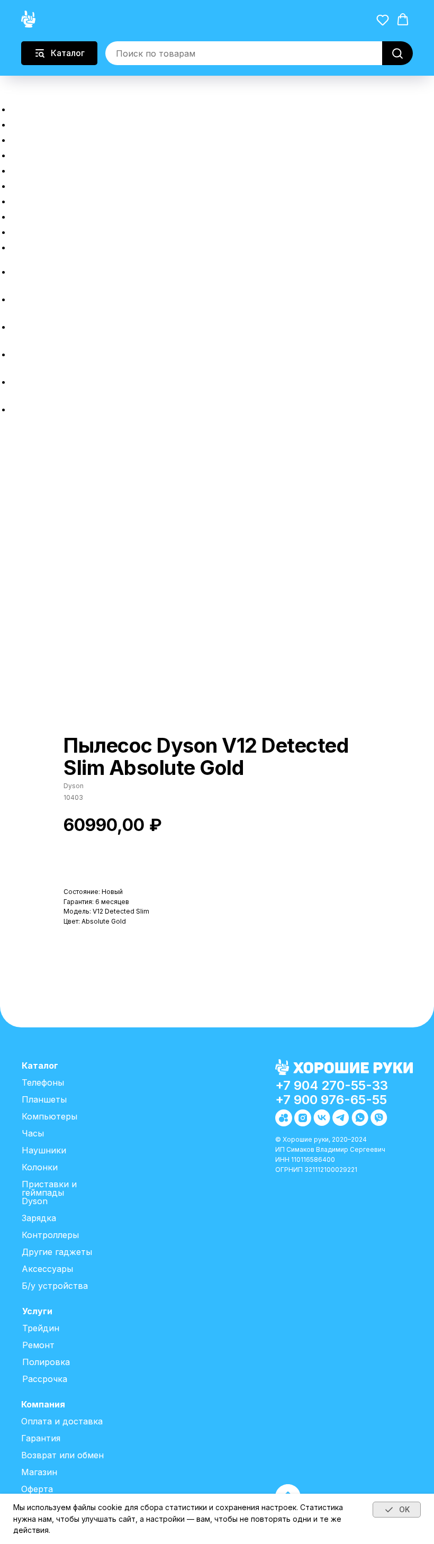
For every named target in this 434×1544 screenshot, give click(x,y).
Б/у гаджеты (50, 138)
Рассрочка (44, 153)
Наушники (44, 1150)
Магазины (42, 246)
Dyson (35, 1201)
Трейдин (37, 169)
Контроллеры (50, 1235)
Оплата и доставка (70, 215)
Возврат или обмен (71, 230)
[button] (9, 84)
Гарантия (40, 1438)
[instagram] (18, 299)
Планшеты (44, 1099)
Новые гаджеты (61, 123)
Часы (33, 1133)
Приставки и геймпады (49, 1188)
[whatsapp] (18, 381)
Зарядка (39, 1218)
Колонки (40, 1167)
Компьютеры (49, 1116)
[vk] (18, 326)
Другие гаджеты (57, 1252)
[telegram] (18, 354)
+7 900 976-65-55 (331, 1099)
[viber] (18, 409)
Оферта (37, 1489)
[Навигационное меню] (6, 94)
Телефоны (43, 1082)
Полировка (45, 199)
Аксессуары (47, 1268)
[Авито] (18, 271)
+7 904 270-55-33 (331, 1085)
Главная (36, 107)
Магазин (39, 1472)
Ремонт (34, 184)
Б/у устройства (55, 1285)
